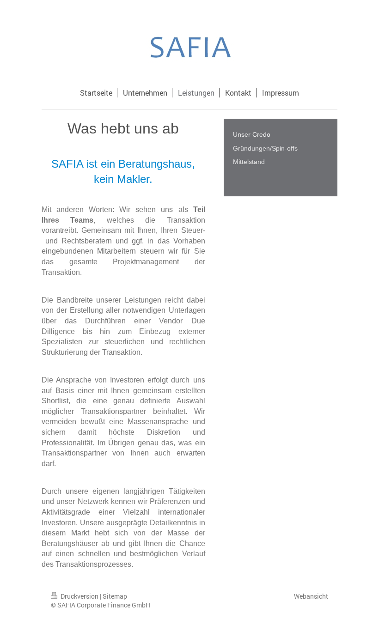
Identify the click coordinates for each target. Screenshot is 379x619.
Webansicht (311, 596)
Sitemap (115, 596)
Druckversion (79, 596)
